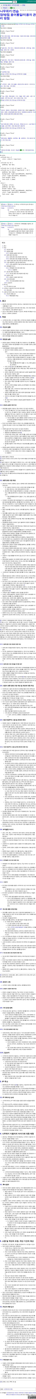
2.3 (5, 255)
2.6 (5, 266)
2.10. (1, 1052)
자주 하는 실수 (9, 98)
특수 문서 (10, 48)
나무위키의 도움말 (21, 74)
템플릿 (9, 138)
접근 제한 (3, 124)
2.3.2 (7, 258)
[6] (19, 529)
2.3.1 (7, 257)
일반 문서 (4, 48)
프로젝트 (15, 138)
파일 (5, 138)
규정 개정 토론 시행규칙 (18, 126)
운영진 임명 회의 (8, 114)
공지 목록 (8, 126)
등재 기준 (6, 50)
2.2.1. (1, 405)
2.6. (1, 829)
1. (1, 301)
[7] (24, 585)
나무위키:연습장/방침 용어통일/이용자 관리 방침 (18, 14)
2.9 (5, 279)
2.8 (5, 275)
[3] (33, 377)
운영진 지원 (21, 110)
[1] (10, 366)
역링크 (5, 8)
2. (1, 317)
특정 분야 (17, 48)
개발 (20, 96)
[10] (16, 1085)
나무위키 (4, 84)
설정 (27, 96)
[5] (21, 432)
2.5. (1, 720)
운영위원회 (11, 112)
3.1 (5, 286)
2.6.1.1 (10, 270)
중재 (2, 112)
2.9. (1, 1008)
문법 (10, 96)
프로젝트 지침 (6, 72)
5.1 (5, 294)
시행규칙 (29, 112)
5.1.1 (7, 295)
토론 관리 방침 (15, 36)
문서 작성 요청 (7, 140)
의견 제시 (17, 112)
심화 (13, 96)
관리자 (3, 110)
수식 (17, 96)
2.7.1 (7, 273)
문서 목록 (9, 124)
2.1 (5, 249)
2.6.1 (7, 268)
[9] (23, 676)
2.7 (5, 271)
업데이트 (31, 150)
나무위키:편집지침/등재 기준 (18, 927)
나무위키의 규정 (8, 1389)
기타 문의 (12, 86)
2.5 (5, 262)
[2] (30, 375)
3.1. (1, 1097)
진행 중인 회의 (18, 114)
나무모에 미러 (31, 1)
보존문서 (23, 138)
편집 (13, 8)
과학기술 (28, 48)
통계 (1, 152)
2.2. (1, 339)
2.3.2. (1, 664)
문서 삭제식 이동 (18, 98)
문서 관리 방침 (6, 36)
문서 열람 (14, 84)
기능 (3, 96)
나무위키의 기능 (20, 128)
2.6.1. (1, 860)
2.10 (5, 282)
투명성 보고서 (24, 124)
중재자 (8, 110)
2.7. (1, 909)
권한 (6, 112)
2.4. (1, 685)
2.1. (1, 327)
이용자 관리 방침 (24, 36)
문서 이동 (6, 86)
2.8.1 (7, 277)
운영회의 (24, 112)
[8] (10, 590)
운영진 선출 (6, 38)
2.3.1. (1, 644)
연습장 (17, 150)
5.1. (1, 1307)
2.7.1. (1, 952)
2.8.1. (1, 988)
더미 (25, 98)
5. (1, 1241)
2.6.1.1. (1, 882)
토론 (24, 96)
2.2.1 (7, 253)
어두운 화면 (15, 5)
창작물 (5, 62)
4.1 (5, 290)
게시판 (13, 150)
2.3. (1, 480)
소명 (31, 96)
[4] (6, 398)
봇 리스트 (16, 124)
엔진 (26, 150)
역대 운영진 (14, 110)
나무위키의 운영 (20, 100)
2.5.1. (1, 747)
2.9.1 (7, 281)
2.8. (1, 982)
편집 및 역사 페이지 (23, 84)
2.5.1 (7, 264)
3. (1, 1081)
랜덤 (23, 5)
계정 (9, 84)
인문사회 (22, 48)
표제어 (12, 50)
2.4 (5, 260)
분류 (2, 138)
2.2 (5, 251)
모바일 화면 (7, 5)
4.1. (1, 1184)
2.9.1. (1, 1029)
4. (1, 1134)
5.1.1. (1, 1359)
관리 (34, 110)
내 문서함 (7, 150)
